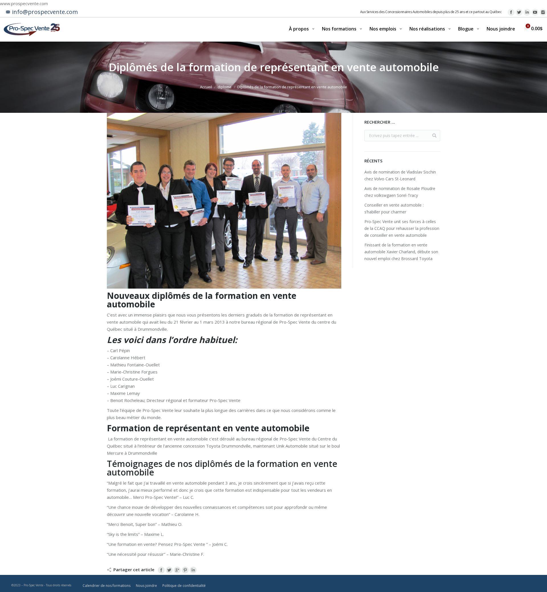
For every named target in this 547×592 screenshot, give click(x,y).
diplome (225, 86)
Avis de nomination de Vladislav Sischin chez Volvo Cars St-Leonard (400, 175)
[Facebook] (511, 12)
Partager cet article (133, 569)
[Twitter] (519, 12)
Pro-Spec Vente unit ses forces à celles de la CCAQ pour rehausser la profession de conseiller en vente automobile (401, 228)
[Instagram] (543, 12)
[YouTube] (535, 12)
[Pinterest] (185, 570)
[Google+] (177, 570)
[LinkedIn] (527, 12)
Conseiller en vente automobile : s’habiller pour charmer (394, 208)
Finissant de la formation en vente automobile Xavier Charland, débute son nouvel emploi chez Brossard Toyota (401, 251)
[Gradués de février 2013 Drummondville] (224, 201)
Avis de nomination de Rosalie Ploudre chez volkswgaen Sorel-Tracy (399, 192)
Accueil (206, 86)
